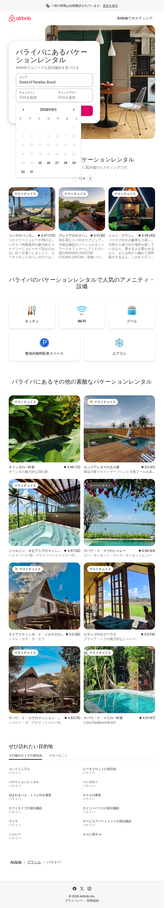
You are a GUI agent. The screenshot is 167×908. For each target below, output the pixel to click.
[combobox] (54, 82)
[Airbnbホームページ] (20, 18)
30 (23, 172)
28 (65, 163)
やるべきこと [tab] (58, 755)
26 (48, 163)
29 (74, 163)
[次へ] (90, 178)
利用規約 (93, 901)
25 (40, 163)
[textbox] (35, 97)
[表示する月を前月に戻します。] (23, 109)
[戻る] (73, 178)
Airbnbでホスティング (134, 18)
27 (57, 163)
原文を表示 (110, 6)
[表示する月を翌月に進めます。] (73, 109)
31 (31, 172)
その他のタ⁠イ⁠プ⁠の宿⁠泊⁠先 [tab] (25, 755)
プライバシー (74, 901)
